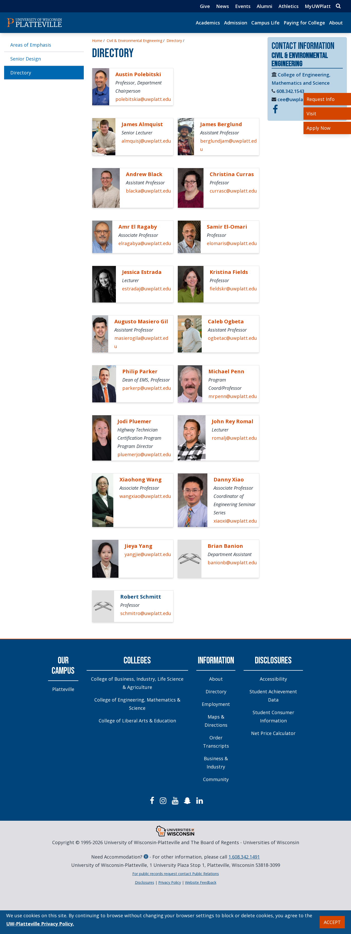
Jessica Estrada (142, 272)
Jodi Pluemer (134, 421)
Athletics (289, 6)
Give (205, 6)
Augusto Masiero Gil (141, 321)
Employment (216, 704)
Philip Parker (140, 371)
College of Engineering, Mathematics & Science (137, 704)
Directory (20, 73)
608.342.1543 (290, 91)
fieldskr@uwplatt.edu (233, 289)
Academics (208, 23)
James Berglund (221, 124)
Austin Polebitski (138, 74)
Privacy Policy (169, 882)
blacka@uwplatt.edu (148, 191)
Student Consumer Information (273, 716)
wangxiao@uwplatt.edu (145, 496)
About (336, 23)
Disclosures (273, 660)
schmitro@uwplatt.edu (145, 613)
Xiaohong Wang (140, 479)
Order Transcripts (216, 741)
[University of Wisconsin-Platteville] (34, 23)
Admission (235, 23)
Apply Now (318, 128)
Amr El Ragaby (137, 226)
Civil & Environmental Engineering (134, 40)
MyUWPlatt (318, 6)
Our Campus (63, 666)
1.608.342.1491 (244, 857)
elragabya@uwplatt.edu (144, 243)
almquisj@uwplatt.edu (146, 141)
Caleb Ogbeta (226, 321)
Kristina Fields (229, 272)
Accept (332, 922)
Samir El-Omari (227, 226)
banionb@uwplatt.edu (232, 562)
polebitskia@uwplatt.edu (143, 99)
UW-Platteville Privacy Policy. (40, 924)
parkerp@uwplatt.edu (146, 388)
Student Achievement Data (273, 695)
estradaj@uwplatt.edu (146, 289)
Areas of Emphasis (30, 45)
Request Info (321, 99)
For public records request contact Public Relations (175, 873)
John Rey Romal (232, 421)
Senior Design (25, 59)
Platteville (63, 689)
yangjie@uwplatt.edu (148, 554)
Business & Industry (216, 762)
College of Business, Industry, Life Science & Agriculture (137, 683)
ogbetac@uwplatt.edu (232, 338)
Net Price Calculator (273, 733)
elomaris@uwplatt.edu (232, 243)
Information (216, 660)
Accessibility (273, 679)
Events (243, 6)
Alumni (264, 6)
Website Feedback (200, 882)
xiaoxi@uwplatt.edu (235, 521)
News (222, 6)
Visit (311, 113)
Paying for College (304, 23)
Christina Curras (232, 174)
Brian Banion (225, 545)
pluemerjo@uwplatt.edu (144, 454)
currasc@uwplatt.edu (233, 191)
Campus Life (265, 23)
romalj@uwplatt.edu (234, 438)
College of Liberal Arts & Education (137, 720)
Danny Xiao (229, 479)
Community (216, 779)
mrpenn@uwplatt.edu (232, 396)
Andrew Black (144, 174)
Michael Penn (226, 371)
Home (97, 40)
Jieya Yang (138, 545)
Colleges (137, 660)
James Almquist (142, 124)
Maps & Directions (216, 721)
